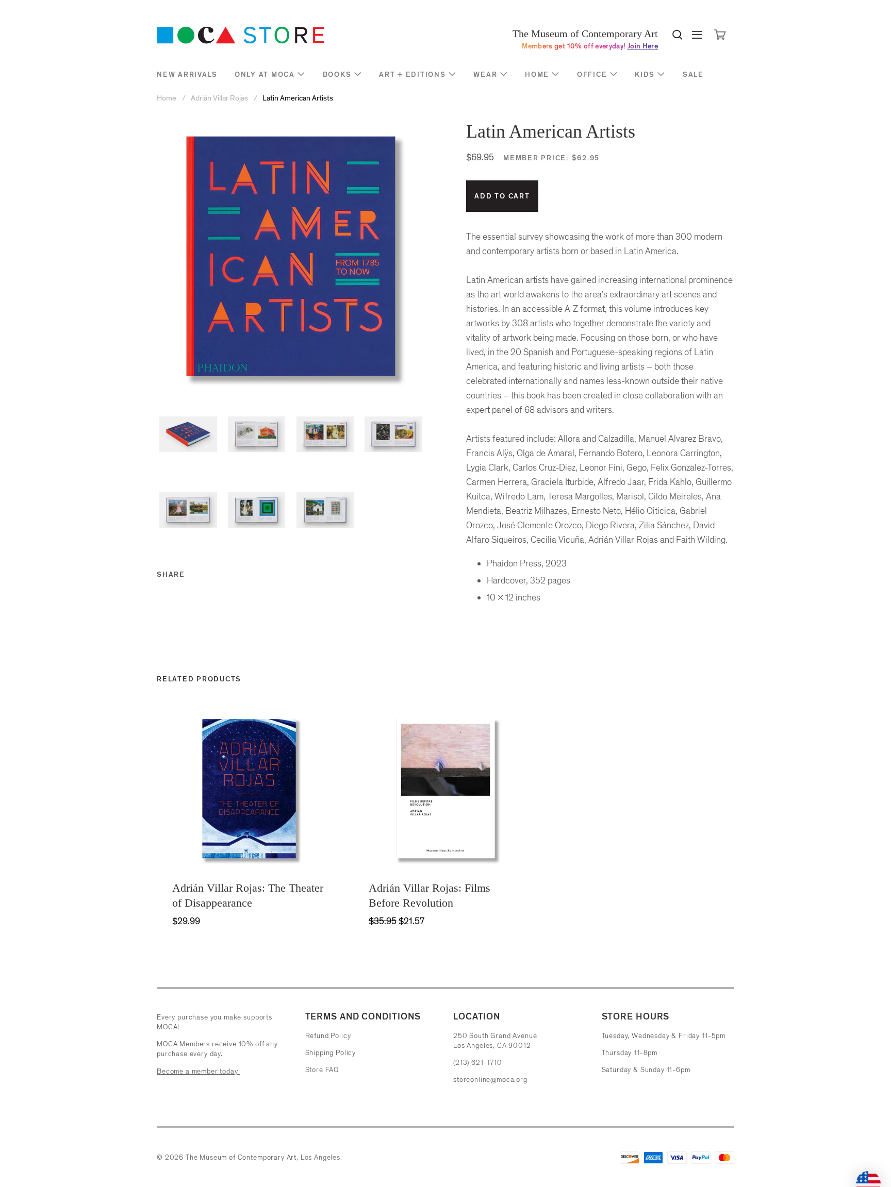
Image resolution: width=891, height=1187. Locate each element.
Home (537, 74)
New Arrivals (187, 74)
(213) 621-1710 (477, 1062)
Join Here (643, 46)
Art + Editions (412, 74)
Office (592, 74)
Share (171, 574)
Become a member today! (198, 1071)
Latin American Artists (297, 98)
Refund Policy (328, 1035)
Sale (693, 74)
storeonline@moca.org (490, 1079)
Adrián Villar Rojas (219, 98)
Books (337, 74)
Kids (645, 74)
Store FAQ (322, 1069)
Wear (485, 74)
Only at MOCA (265, 74)
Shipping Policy (330, 1052)
